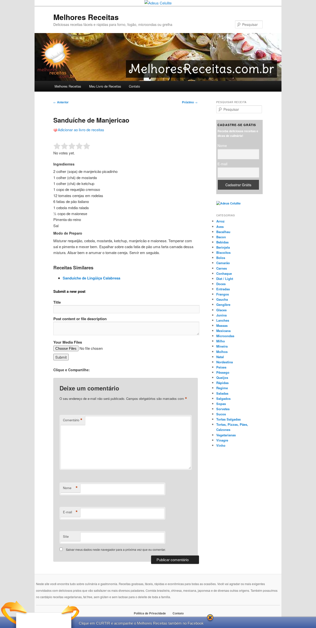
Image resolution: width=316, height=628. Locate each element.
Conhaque (224, 273)
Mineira (222, 346)
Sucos (221, 414)
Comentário (72, 420)
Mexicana (223, 330)
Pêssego (222, 372)
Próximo (190, 102)
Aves (220, 226)
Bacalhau (223, 231)
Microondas (225, 335)
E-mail (70, 512)
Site (66, 536)
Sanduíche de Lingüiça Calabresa (91, 278)
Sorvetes (223, 408)
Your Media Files (67, 342)
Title (57, 302)
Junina (221, 315)
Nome (70, 488)
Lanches (222, 320)
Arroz (220, 221)
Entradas (223, 289)
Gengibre (223, 304)
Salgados (223, 398)
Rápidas (222, 382)
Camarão (223, 262)
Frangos (222, 294)
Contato (134, 86)
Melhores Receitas (86, 17)
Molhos (222, 351)
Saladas (222, 393)
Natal (220, 356)
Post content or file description (80, 318)
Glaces (221, 310)
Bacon (221, 237)
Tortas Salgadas (228, 419)
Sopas (221, 403)
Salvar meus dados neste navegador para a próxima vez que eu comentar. (116, 549)
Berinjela (223, 247)
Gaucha (222, 299)
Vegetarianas (226, 435)
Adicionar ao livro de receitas (81, 129)
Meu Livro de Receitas (105, 86)
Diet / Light (224, 278)
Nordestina (224, 362)
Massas (222, 325)
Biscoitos (223, 252)
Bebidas (222, 242)
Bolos (220, 257)
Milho (220, 341)
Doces (221, 283)
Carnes (221, 268)
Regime (222, 388)
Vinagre (222, 440)
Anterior (61, 102)
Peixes (221, 367)
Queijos (222, 377)
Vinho (220, 445)
